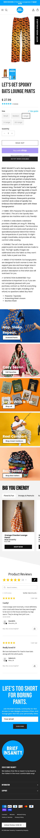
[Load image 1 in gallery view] (20, 41)
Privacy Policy (19, 817)
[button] (26, 580)
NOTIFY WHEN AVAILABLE (20, 159)
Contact (4, 814)
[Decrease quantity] (4, 133)
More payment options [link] (20, 156)
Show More (6, 617)
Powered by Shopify (22, 830)
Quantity (5, 129)
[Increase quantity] (13, 133)
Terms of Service (7, 817)
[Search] (7, 10)
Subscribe (20, 726)
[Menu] (2, 10)
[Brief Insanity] (20, 10)
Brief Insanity (11, 830)
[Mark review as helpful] (34, 628)
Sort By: (25, 593)
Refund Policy (21, 814)
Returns (12, 814)
